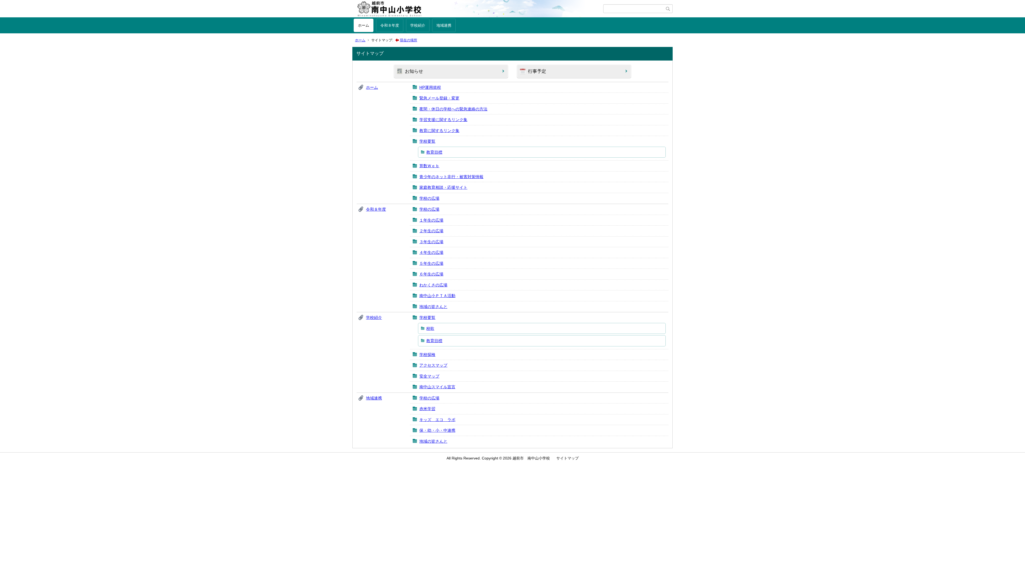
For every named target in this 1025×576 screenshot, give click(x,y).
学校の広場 (429, 198)
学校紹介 (417, 25)
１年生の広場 (431, 220)
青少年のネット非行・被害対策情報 (451, 176)
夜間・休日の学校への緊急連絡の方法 (453, 109)
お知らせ (414, 71)
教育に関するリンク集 (439, 130)
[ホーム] (478, 9)
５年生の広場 (431, 263)
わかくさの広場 (433, 285)
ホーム (363, 25)
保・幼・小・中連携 (437, 430)
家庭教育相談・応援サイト (443, 187)
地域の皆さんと (433, 306)
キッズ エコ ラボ (437, 419)
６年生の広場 (431, 274)
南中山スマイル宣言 (437, 387)
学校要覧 (427, 141)
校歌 (430, 328)
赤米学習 (427, 408)
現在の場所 (408, 40)
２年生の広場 (431, 231)
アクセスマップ (433, 365)
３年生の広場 (431, 241)
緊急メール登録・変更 (439, 98)
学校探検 (427, 354)
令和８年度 (389, 25)
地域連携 (443, 25)
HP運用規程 (430, 87)
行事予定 (537, 71)
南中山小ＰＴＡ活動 (437, 295)
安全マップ (429, 376)
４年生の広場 (431, 252)
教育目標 (434, 152)
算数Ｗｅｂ (429, 165)
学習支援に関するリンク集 (443, 119)
